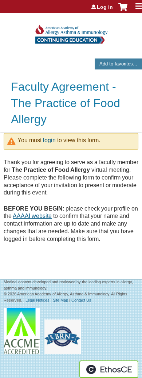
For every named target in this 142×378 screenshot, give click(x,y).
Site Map (60, 300)
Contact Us (81, 300)
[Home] (71, 31)
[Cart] (122, 10)
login (49, 140)
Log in (105, 7)
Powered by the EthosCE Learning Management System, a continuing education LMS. (108, 369)
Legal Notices (37, 300)
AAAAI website (32, 216)
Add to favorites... (118, 64)
